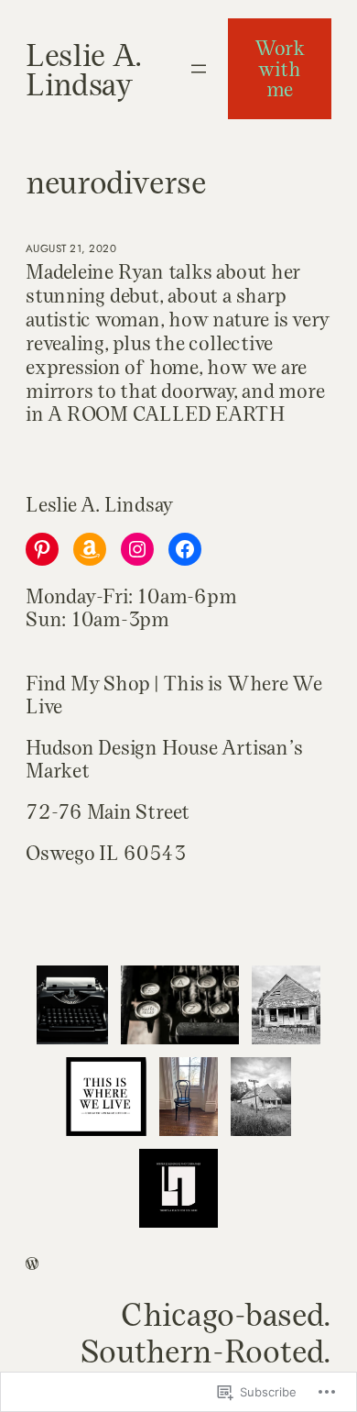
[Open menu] (199, 69)
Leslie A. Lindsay (84, 68)
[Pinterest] (42, 549)
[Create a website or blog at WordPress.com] (32, 1265)
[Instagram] (137, 549)
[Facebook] (184, 549)
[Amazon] (89, 549)
